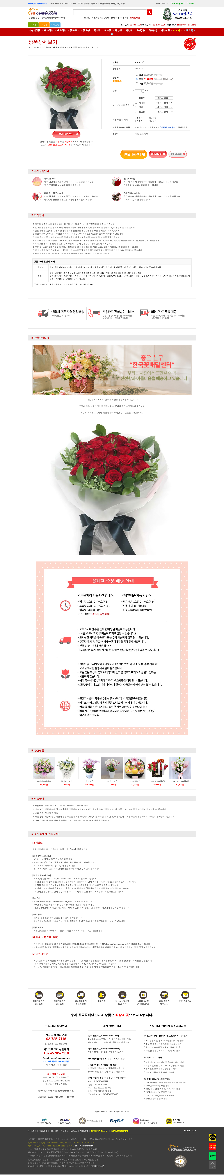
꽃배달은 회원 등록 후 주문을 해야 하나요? (165, 1040)
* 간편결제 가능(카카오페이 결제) (159, 1095)
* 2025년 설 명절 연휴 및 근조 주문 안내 (162, 1089)
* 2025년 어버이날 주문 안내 (156, 1085)
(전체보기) (165, 1079)
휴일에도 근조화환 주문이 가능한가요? (163, 1047)
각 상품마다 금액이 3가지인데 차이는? (163, 1051)
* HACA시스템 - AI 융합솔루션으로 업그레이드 (165, 1082)
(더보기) (184, 1036)
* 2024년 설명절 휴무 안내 (155, 1099)
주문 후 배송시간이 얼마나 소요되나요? (163, 1044)
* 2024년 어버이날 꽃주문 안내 (157, 1092)
